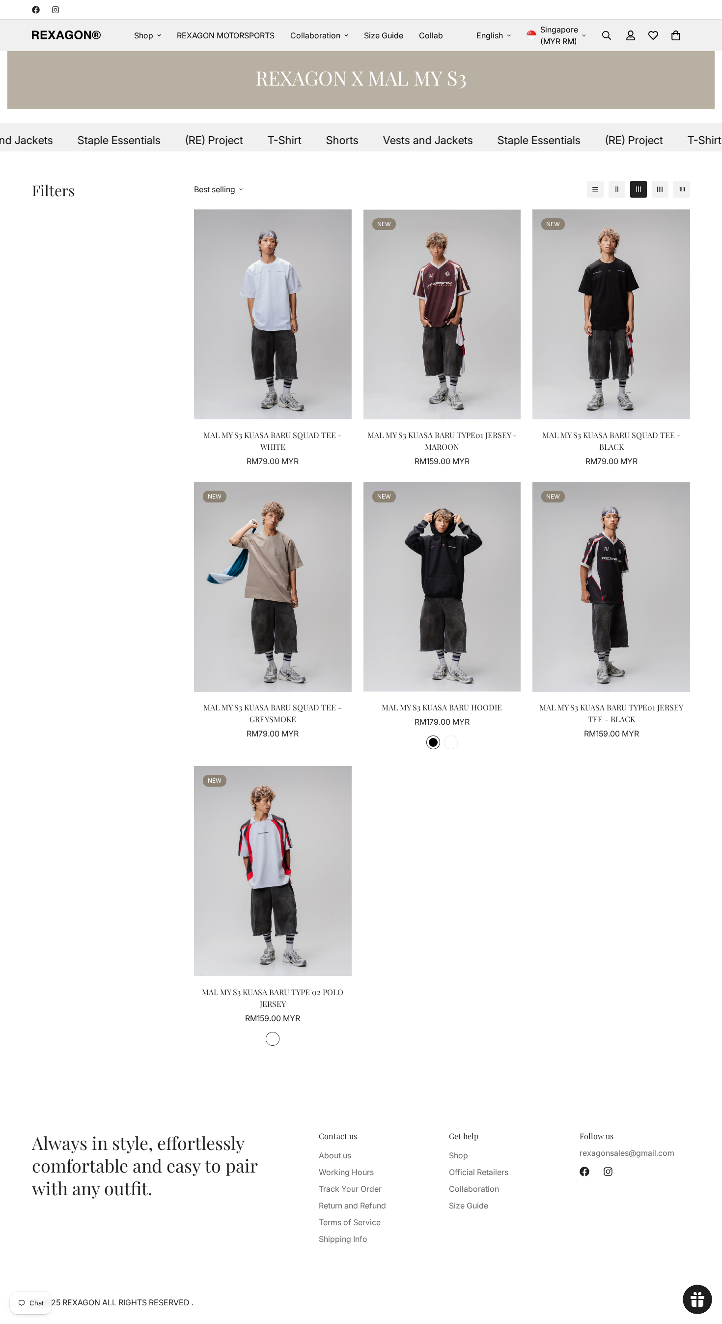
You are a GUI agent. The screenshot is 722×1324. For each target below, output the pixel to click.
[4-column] (660, 189)
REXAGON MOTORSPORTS (226, 35)
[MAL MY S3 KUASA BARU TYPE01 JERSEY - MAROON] (442, 314)
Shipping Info (343, 1239)
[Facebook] (36, 10)
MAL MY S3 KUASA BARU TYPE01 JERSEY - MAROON (442, 441)
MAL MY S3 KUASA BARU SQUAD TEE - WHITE (272, 441)
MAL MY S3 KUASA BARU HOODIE (442, 707)
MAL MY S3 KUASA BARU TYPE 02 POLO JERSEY (272, 998)
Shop (143, 35)
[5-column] (681, 189)
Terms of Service (350, 1222)
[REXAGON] (66, 35)
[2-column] (617, 189)
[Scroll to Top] (703, 1270)
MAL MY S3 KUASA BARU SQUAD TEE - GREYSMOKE (272, 713)
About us (335, 1155)
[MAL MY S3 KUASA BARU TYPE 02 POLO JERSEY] (273, 871)
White (450, 742)
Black (433, 742)
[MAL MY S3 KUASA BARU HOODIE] (442, 587)
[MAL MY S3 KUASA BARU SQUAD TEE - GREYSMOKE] (273, 587)
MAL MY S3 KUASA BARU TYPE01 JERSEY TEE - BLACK (611, 713)
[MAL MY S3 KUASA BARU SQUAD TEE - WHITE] (273, 314)
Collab (431, 35)
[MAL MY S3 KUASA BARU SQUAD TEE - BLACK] (611, 314)
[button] (676, 35)
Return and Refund (352, 1205)
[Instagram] (55, 10)
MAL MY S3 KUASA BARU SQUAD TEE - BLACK (611, 441)
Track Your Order (350, 1189)
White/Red (272, 1038)
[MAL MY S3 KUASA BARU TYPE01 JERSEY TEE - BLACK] (611, 587)
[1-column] (595, 189)
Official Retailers (478, 1172)
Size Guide (383, 35)
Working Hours (346, 1172)
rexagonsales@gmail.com (627, 1153)
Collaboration (315, 35)
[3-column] (638, 189)
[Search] (606, 35)
